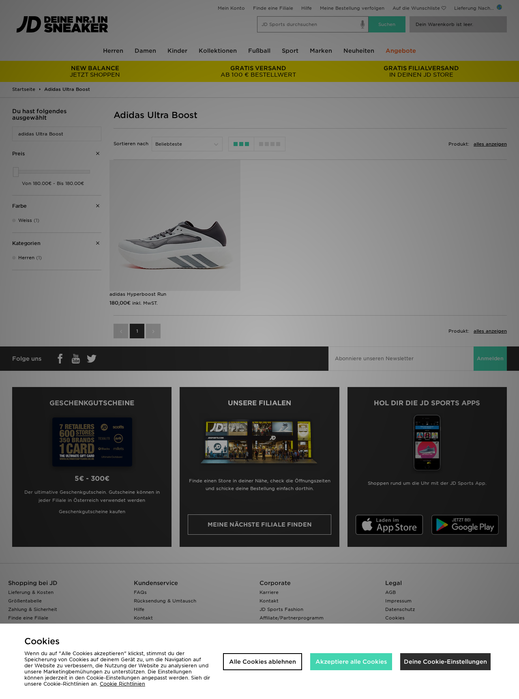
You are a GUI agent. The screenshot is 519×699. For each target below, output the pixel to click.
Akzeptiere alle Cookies (351, 661)
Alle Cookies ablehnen (262, 661)
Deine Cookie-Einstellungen (445, 661)
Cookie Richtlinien (122, 684)
